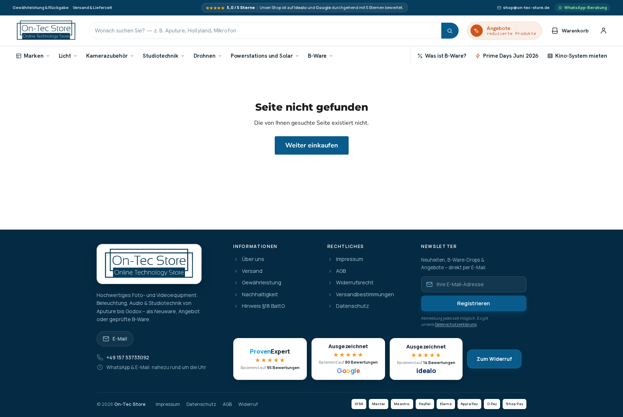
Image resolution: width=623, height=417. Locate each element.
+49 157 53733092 (127, 357)
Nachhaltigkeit (260, 295)
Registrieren (473, 303)
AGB (341, 271)
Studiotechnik (160, 55)
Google (323, 7)
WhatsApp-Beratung (585, 7)
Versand (252, 271)
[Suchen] (450, 31)
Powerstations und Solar (262, 55)
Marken (34, 55)
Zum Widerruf (494, 358)
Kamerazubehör (107, 55)
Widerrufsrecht (355, 283)
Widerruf (248, 404)
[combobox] (265, 31)
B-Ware (317, 55)
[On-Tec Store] (46, 31)
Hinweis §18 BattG (263, 306)
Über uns (253, 259)
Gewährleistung (261, 283)
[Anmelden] (603, 31)
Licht (65, 55)
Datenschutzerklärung (456, 324)
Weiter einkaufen (311, 145)
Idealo (300, 7)
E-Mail (119, 339)
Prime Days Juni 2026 (510, 55)
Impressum (349, 259)
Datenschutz (352, 306)
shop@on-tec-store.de (526, 7)
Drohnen (204, 55)
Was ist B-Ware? (445, 55)
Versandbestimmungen (365, 295)
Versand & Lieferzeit (92, 7)
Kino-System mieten (581, 55)
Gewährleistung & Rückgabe (41, 7)
